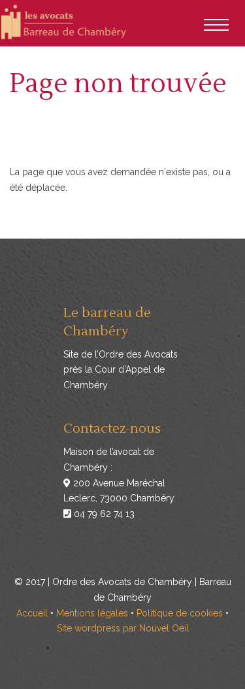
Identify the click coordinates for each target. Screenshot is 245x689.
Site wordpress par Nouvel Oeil (123, 628)
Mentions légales (92, 613)
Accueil (32, 613)
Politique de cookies (180, 613)
